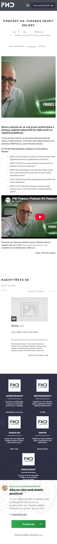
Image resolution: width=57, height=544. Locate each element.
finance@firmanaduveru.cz (34, 245)
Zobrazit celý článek (36, 355)
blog (24, 32)
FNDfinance (38, 32)
